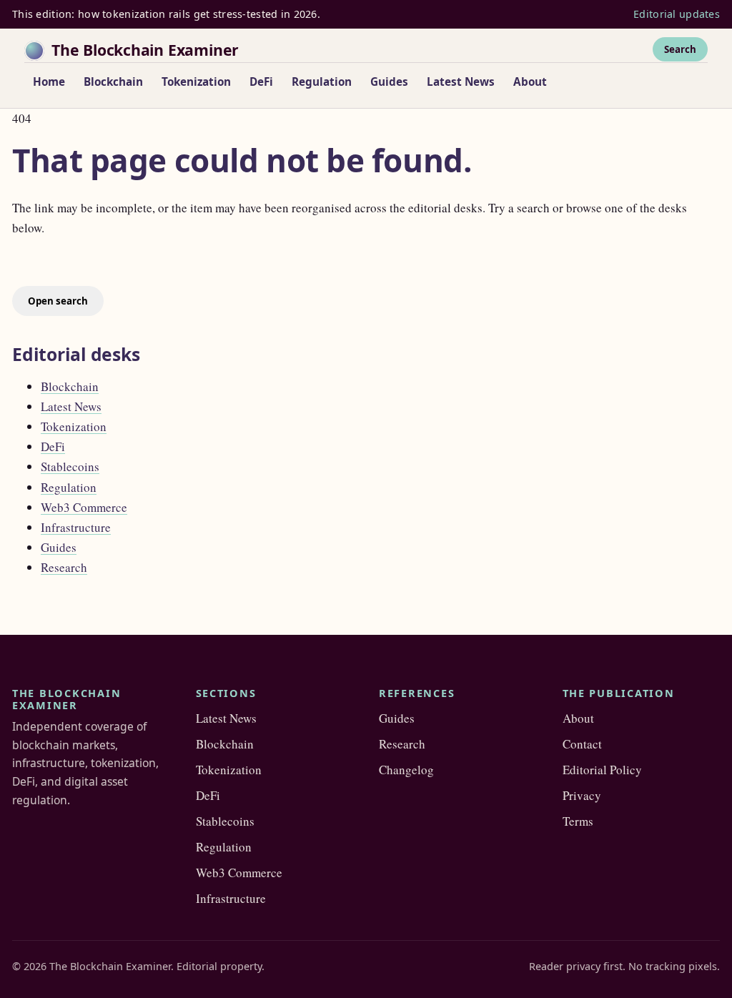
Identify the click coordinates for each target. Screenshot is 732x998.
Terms (578, 821)
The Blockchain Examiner (145, 49)
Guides (389, 81)
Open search (58, 301)
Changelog (406, 769)
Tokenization (196, 81)
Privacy (582, 795)
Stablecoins (70, 466)
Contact (582, 744)
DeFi (261, 81)
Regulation (322, 81)
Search (680, 49)
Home (49, 81)
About (530, 81)
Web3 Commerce (84, 507)
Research (64, 567)
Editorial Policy (602, 769)
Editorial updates (676, 14)
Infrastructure (76, 527)
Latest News (461, 81)
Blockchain (113, 81)
